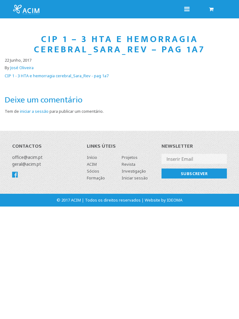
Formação (96, 178)
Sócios (93, 171)
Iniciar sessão (135, 178)
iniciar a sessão (34, 111)
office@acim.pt (27, 157)
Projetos (130, 157)
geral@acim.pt (26, 164)
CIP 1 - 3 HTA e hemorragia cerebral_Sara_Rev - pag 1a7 (57, 76)
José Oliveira (22, 67)
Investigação (134, 171)
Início (92, 157)
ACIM (92, 164)
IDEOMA (174, 200)
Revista (128, 164)
